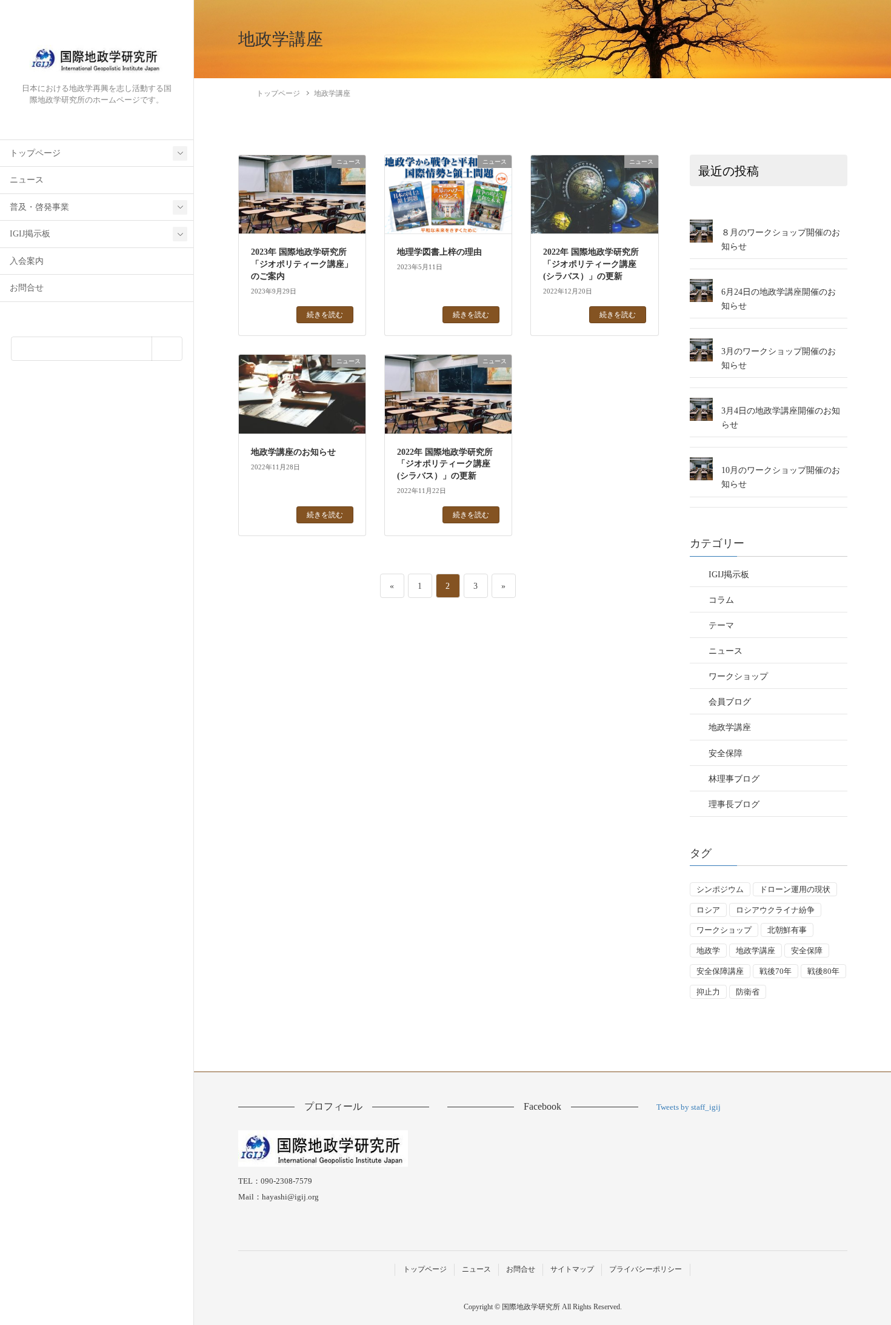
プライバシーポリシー (645, 1269)
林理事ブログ (734, 778)
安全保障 (726, 753)
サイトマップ (572, 1269)
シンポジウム (720, 889)
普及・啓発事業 (39, 207)
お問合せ (27, 287)
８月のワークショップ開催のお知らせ (780, 239)
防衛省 (747, 991)
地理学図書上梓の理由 (439, 252)
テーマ (721, 625)
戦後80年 (823, 971)
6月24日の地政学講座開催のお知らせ (778, 298)
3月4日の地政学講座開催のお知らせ (780, 417)
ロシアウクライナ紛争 (775, 909)
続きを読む (325, 314)
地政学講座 (730, 727)
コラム (721, 600)
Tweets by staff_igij (688, 1107)
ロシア (708, 909)
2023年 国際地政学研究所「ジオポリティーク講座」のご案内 (302, 263)
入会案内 (27, 261)
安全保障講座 (720, 971)
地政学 (708, 950)
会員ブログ (730, 701)
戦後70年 (775, 971)
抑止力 (708, 991)
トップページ (35, 153)
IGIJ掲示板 (30, 233)
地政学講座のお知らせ (293, 452)
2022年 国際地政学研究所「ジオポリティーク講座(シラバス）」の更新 (591, 263)
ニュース (27, 179)
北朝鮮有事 (787, 929)
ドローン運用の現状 (794, 889)
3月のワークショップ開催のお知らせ (778, 358)
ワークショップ (738, 676)
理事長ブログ (734, 804)
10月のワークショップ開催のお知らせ (780, 477)
